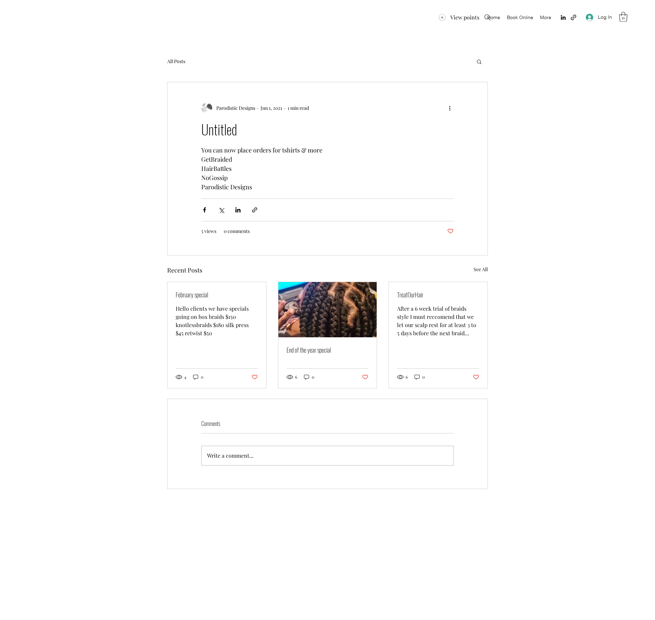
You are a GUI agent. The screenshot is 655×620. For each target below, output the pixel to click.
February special (192, 294)
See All (481, 269)
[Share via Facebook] (204, 210)
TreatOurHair (410, 294)
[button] (623, 17)
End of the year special (309, 349)
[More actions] (450, 108)
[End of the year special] (327, 309)
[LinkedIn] (563, 17)
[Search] (487, 17)
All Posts (176, 61)
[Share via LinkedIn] (238, 210)
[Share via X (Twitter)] (221, 210)
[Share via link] (254, 210)
